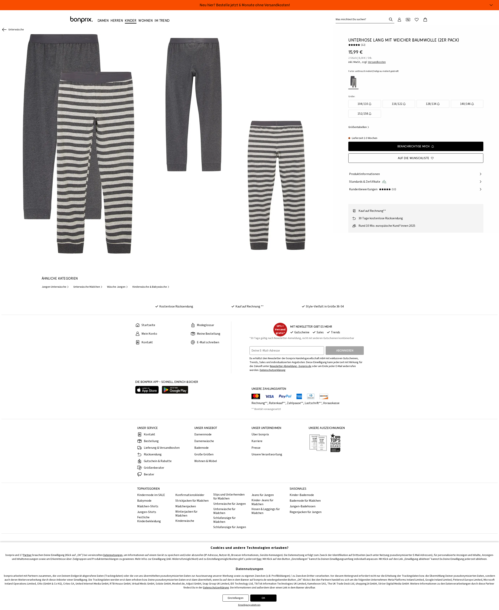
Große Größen (203, 454)
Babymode (144, 501)
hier (259, 559)
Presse (255, 448)
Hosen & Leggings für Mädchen (265, 511)
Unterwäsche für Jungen (229, 504)
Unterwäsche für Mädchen (224, 511)
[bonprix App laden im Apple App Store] (147, 390)
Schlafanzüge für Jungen (229, 527)
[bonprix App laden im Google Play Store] (175, 390)
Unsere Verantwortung (266, 454)
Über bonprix (260, 434)
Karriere (256, 441)
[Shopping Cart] (425, 19)
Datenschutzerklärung (273, 370)
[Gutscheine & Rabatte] (408, 19)
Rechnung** (259, 403)
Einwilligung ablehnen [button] (249, 605)
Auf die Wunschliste (413, 158)
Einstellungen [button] (235, 598)
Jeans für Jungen (262, 495)
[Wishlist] (416, 19)
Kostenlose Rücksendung (176, 306)
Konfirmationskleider (189, 495)
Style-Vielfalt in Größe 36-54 (325, 306)
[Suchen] (390, 19)
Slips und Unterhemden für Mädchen (229, 496)
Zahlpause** (295, 403)
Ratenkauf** (277, 403)
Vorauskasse (331, 403)
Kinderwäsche (184, 521)
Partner (27, 555)
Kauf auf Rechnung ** (249, 306)
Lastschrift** (313, 403)
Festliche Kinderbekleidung (149, 519)
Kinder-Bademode (302, 495)
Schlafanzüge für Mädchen (224, 520)
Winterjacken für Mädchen (186, 514)
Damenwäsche (204, 441)
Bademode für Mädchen (305, 501)
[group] (78, 144)
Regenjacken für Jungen (306, 512)
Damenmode (203, 434)
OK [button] (263, 598)
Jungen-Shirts (146, 512)
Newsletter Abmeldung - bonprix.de (290, 366)
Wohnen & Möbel (205, 461)
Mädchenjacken (185, 506)
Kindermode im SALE (151, 495)
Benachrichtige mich (413, 146)
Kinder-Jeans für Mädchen (262, 502)
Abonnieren (344, 350)
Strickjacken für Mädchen (192, 501)
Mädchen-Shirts (147, 506)
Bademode (201, 448)
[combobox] (362, 19)
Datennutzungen (112, 555)
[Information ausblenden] (491, 5)
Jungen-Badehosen (302, 506)
